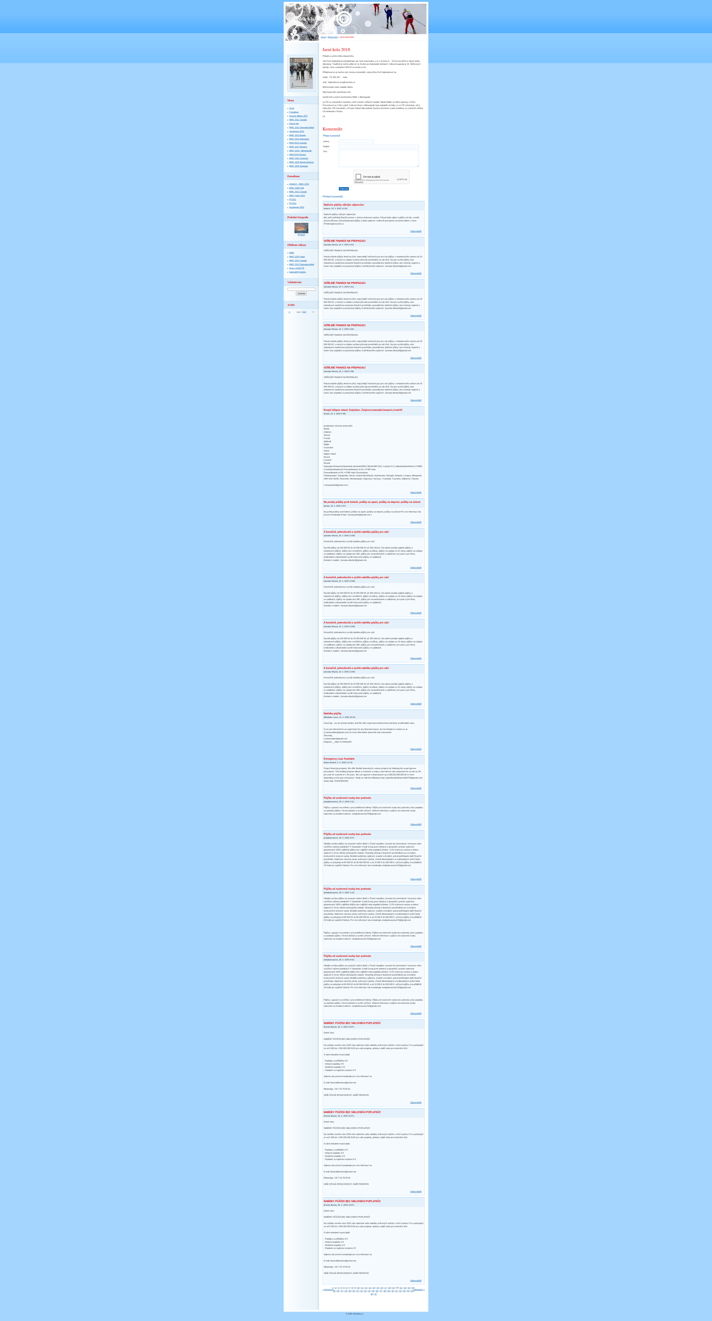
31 (357, 1291)
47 (376, 1294)
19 (393, 1288)
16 (381, 1288)
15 (378, 1288)
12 (366, 1288)
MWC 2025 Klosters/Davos (301, 162)
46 (372, 1294)
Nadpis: (326, 146)
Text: (325, 151)
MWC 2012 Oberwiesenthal (301, 127)
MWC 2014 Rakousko (299, 139)
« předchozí (328, 1290)
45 (412, 1291)
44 (408, 1291)
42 (400, 1291)
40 (392, 1291)
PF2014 (292, 203)
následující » (419, 1290)
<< (289, 312)
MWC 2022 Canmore (298, 158)
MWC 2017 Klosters (298, 147)
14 (374, 1288)
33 (365, 1291)
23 (409, 1288)
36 (377, 1291)
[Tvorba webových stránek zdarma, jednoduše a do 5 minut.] (365, 1314)
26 (338, 1291)
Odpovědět (415, 231)
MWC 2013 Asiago (297, 135)
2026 (304, 312)
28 (346, 1291)
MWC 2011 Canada (298, 120)
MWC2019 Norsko (297, 154)
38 (385, 1291)
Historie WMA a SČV (298, 116)
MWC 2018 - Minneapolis (300, 151)
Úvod (323, 37)
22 (405, 1288)
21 (401, 1288)
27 (342, 1291)
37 (381, 1291)
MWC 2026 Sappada (298, 166)
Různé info (332, 37)
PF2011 (292, 199)
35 (373, 1291)
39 (389, 1291)
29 (350, 1291)
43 (404, 1291)
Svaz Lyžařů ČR (296, 268)
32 (361, 1291)
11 (362, 1288)
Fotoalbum (294, 112)
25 (334, 1291)
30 (353, 1291)
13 (370, 1288)
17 (385, 1288)
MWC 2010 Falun (297, 256)
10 (358, 1288)
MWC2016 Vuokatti (297, 143)
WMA (291, 253)
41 (396, 1291)
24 (413, 1288)
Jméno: (326, 141)
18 (389, 1288)
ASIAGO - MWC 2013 (299, 184)
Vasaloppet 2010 (296, 131)
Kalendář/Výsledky (297, 272)
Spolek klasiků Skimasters (320, 18)
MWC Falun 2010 (297, 195)
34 (369, 1291)
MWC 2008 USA (296, 188)
